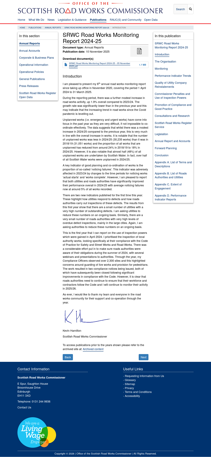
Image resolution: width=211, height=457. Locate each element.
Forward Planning (166, 148)
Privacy (129, 388)
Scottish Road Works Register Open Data (37, 95)
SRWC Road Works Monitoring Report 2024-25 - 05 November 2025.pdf (99, 65)
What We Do (36, 19)
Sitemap (130, 384)
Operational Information (33, 65)
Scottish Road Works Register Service (173, 125)
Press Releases (29, 86)
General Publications (32, 79)
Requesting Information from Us (144, 376)
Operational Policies (31, 72)
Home (21, 19)
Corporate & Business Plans (36, 57)
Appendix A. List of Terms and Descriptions (173, 164)
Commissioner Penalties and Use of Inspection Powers (172, 96)
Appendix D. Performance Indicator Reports (170, 197)
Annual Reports (53, 27)
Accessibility (132, 396)
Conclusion (162, 155)
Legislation (161, 134)
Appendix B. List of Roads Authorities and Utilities (171, 175)
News (51, 19)
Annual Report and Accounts (172, 141)
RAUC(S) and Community (125, 19)
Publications (98, 20)
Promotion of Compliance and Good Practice (173, 107)
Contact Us (24, 407)
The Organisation (165, 61)
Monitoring (161, 68)
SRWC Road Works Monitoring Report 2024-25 (86, 27)
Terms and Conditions (138, 392)
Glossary (130, 380)
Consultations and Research (172, 116)
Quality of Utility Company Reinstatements (171, 84)
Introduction (162, 54)
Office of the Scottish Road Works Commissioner (103, 453)
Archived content (93, 349)
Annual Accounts (29, 50)
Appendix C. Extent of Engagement (168, 186)
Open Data (151, 19)
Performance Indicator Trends (173, 76)
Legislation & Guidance (72, 19)
